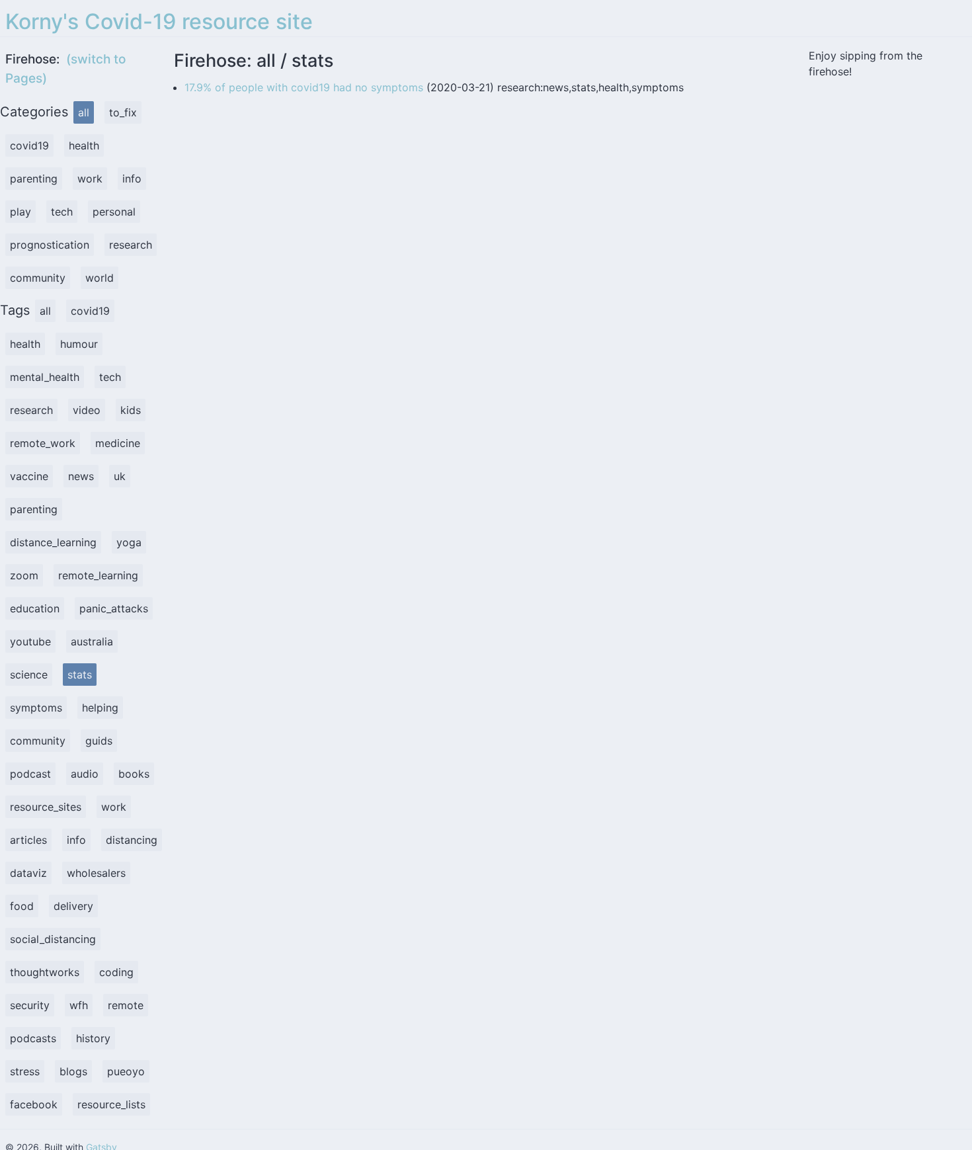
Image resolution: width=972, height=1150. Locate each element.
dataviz (28, 873)
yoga (129, 542)
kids (130, 410)
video (87, 410)
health (84, 145)
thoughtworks (44, 972)
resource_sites (45, 806)
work (89, 178)
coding (116, 972)
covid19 (29, 145)
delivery (73, 906)
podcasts (33, 1038)
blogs (73, 1071)
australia (92, 641)
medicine (117, 443)
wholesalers (96, 873)
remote (125, 1005)
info (132, 178)
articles (28, 839)
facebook (34, 1104)
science (29, 674)
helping (100, 707)
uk (120, 476)
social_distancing (53, 939)
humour (79, 343)
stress (25, 1071)
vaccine (29, 476)
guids (98, 740)
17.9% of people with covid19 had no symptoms (303, 87)
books (133, 773)
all (83, 112)
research (130, 244)
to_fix (123, 112)
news (81, 476)
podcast (30, 773)
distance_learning (53, 542)
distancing (131, 839)
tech (62, 211)
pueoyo (126, 1071)
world (99, 277)
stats (79, 674)
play (20, 211)
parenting (34, 178)
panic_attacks (113, 608)
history (93, 1038)
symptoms (36, 707)
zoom (24, 575)
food (22, 906)
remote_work (42, 443)
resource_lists (111, 1104)
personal (114, 211)
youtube (30, 641)
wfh (78, 1005)
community (37, 277)
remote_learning (98, 575)
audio (85, 773)
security (30, 1005)
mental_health (44, 377)
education (35, 608)
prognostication (49, 244)
